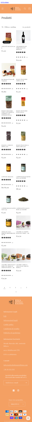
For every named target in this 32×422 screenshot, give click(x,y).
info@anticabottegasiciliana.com (16, 365)
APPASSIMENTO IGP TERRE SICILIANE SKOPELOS (21, 48)
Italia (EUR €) (15, 404)
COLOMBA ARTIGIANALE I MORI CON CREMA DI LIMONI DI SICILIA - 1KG (9, 266)
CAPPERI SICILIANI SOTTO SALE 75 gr (9, 209)
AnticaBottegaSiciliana (13, 421)
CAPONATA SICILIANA (7, 176)
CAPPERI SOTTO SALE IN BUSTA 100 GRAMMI (22, 209)
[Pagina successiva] (16, 292)
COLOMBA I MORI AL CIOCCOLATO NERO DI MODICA (22, 266)
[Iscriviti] (26, 382)
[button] (2, 8)
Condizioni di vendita (11, 329)
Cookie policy (9, 324)
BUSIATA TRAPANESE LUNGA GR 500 (21, 111)
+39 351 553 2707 (9, 369)
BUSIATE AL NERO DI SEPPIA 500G (7, 146)
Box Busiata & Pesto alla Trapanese (8, 80)
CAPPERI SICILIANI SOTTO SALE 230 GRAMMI (23, 177)
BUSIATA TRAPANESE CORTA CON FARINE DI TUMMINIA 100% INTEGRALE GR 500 (8, 113)
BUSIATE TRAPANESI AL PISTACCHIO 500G (22, 146)
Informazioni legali (11, 320)
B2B (5, 316)
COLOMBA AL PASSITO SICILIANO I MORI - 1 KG (22, 232)
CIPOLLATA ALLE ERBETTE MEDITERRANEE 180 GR (8, 233)
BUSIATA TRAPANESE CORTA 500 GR (21, 80)
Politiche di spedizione (12, 333)
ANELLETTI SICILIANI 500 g (8, 47)
